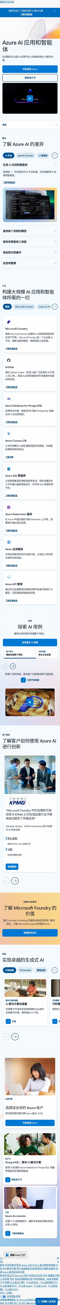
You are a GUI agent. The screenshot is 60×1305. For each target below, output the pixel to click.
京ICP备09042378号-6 (32, 1303)
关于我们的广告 (13, 1303)
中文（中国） (7, 1292)
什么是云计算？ (18, 1282)
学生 (12, 1278)
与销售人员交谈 (48, 1301)
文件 (45, 1275)
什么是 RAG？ (12, 1289)
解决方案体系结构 (46, 1268)
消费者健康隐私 (8, 1299)
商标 (2, 1303)
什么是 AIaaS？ (26, 1285)
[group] (30, 813)
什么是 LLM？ (41, 1285)
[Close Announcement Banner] (54, 11)
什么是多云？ (33, 1282)
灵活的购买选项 (13, 1265)
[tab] (8, 155)
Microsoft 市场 (21, 1275)
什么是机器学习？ (49, 1282)
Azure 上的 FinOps (30, 1265)
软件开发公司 (7, 1275)
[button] (30, 98)
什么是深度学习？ (9, 1285)
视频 (7, 1282)
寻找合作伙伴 (35, 1275)
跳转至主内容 (7, 1)
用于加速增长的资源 (26, 1268)
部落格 (51, 1275)
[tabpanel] (30, 215)
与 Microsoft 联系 (24, 1299)
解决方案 (11, 1268)
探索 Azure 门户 (17, 1255)
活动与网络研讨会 (24, 1278)
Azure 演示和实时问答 (14, 1271)
